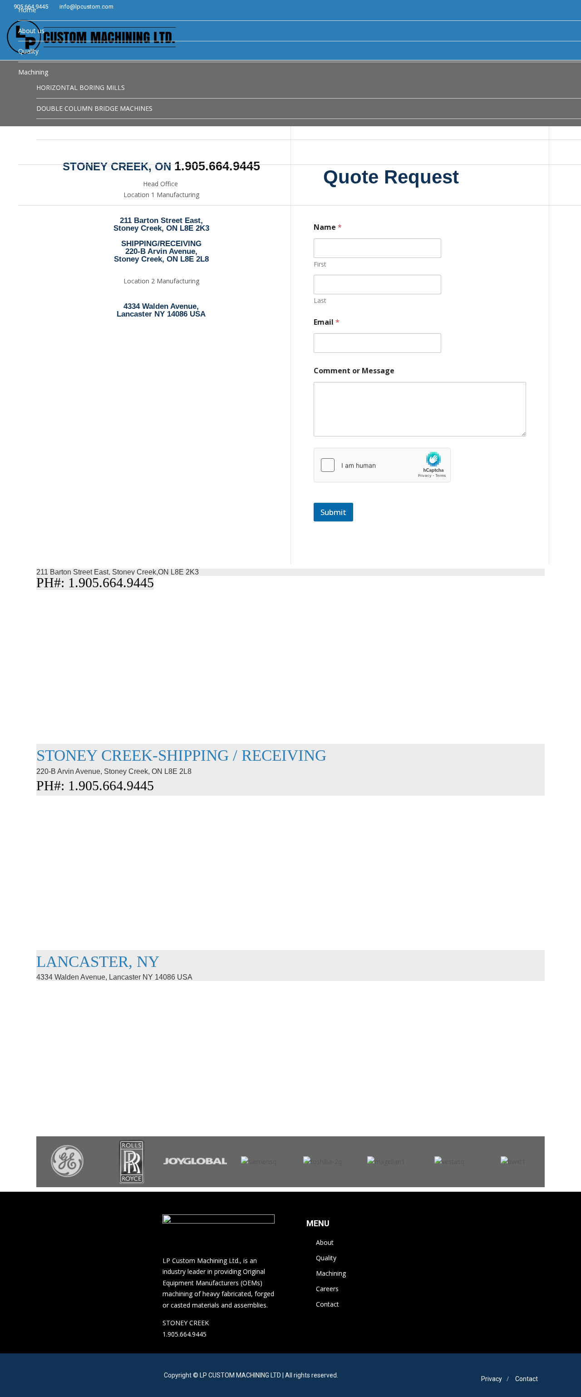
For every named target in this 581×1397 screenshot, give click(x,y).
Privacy (491, 1378)
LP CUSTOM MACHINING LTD (240, 1375)
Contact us (34, 215)
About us (31, 30)
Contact (327, 1304)
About (325, 1242)
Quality (28, 51)
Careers (29, 174)
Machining (33, 72)
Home (27, 9)
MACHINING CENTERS (69, 128)
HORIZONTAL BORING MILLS (80, 87)
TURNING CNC (58, 149)
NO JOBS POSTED (63, 190)
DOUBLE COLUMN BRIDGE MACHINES (94, 108)
